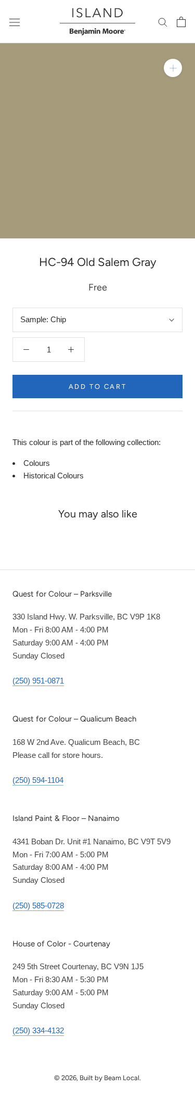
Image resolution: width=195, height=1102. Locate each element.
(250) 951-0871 (38, 680)
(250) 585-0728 (38, 905)
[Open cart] (181, 22)
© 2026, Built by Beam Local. (97, 1078)
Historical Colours (53, 475)
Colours (36, 463)
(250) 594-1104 (37, 780)
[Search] (162, 22)
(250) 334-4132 (38, 1030)
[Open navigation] (14, 22)
